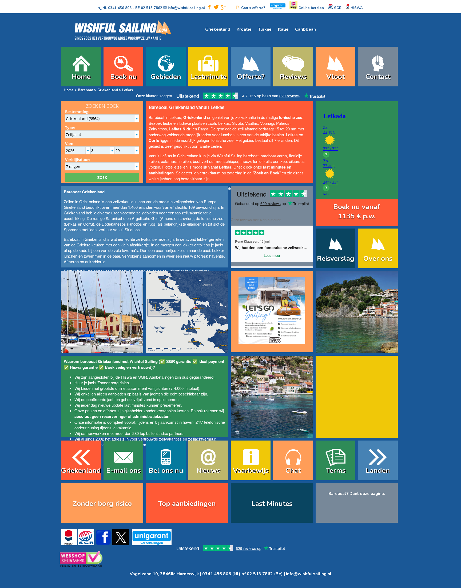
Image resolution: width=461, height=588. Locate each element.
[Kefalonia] (272, 434)
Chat (293, 470)
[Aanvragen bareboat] (272, 308)
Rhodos (135, 224)
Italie (283, 29)
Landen (378, 470)
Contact (377, 76)
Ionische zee (212, 218)
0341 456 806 (120, 8)
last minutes (134, 405)
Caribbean (305, 29)
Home (81, 76)
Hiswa (126, 377)
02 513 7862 (151, 8)
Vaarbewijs (250, 470)
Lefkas (71, 224)
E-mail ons (123, 470)
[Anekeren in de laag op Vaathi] (102, 349)
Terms (335, 470)
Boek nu (123, 76)
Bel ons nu (166, 470)
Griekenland (217, 29)
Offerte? (251, 76)
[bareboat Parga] (357, 349)
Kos (151, 224)
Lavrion (186, 218)
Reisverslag (335, 258)
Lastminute (208, 76)
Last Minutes (271, 503)
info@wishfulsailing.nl (309, 574)
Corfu (88, 224)
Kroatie (244, 29)
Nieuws (208, 470)
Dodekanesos (114, 224)
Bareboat (85, 90)
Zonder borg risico (113, 382)
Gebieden (165, 76)
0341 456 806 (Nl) (221, 574)
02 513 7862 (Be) (265, 574)
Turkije (265, 29)
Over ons (377, 258)
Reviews (293, 76)
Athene (167, 218)
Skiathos (132, 229)
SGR (142, 377)
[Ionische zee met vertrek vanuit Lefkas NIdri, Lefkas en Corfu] (187, 349)
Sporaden (72, 229)
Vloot (335, 76)
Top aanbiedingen (187, 503)
